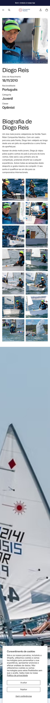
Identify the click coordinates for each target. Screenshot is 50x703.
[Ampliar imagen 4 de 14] (37, 213)
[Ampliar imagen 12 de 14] (37, 307)
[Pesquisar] (9, 10)
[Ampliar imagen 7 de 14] (13, 260)
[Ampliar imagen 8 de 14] (37, 260)
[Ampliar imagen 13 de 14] (13, 330)
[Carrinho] (47, 10)
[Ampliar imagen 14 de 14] (37, 330)
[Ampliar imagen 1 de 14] (13, 190)
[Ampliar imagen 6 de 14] (37, 237)
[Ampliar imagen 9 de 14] (13, 283)
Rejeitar (23, 689)
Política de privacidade (17, 675)
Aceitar (23, 682)
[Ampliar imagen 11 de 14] (13, 307)
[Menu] (3, 10)
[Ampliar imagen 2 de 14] (37, 190)
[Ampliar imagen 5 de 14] (13, 237)
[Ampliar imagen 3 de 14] (13, 213)
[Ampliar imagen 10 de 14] (37, 283)
